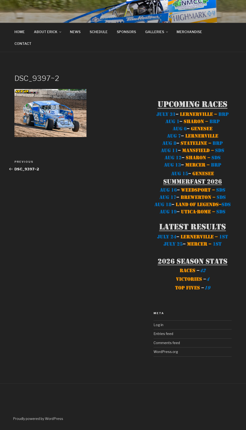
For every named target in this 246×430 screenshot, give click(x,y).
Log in (158, 325)
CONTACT (22, 44)
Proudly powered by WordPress (38, 419)
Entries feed (163, 334)
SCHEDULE (99, 32)
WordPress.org (166, 352)
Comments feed (167, 343)
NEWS (75, 32)
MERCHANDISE (189, 32)
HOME (19, 32)
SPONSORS (126, 32)
